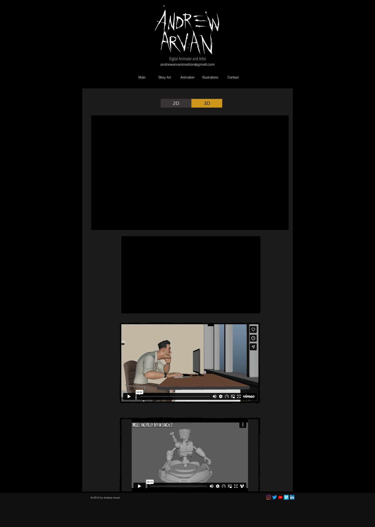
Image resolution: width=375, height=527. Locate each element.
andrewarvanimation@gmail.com (187, 64)
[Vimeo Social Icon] (286, 497)
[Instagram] (268, 497)
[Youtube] (280, 497)
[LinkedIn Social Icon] (292, 497)
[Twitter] (274, 497)
